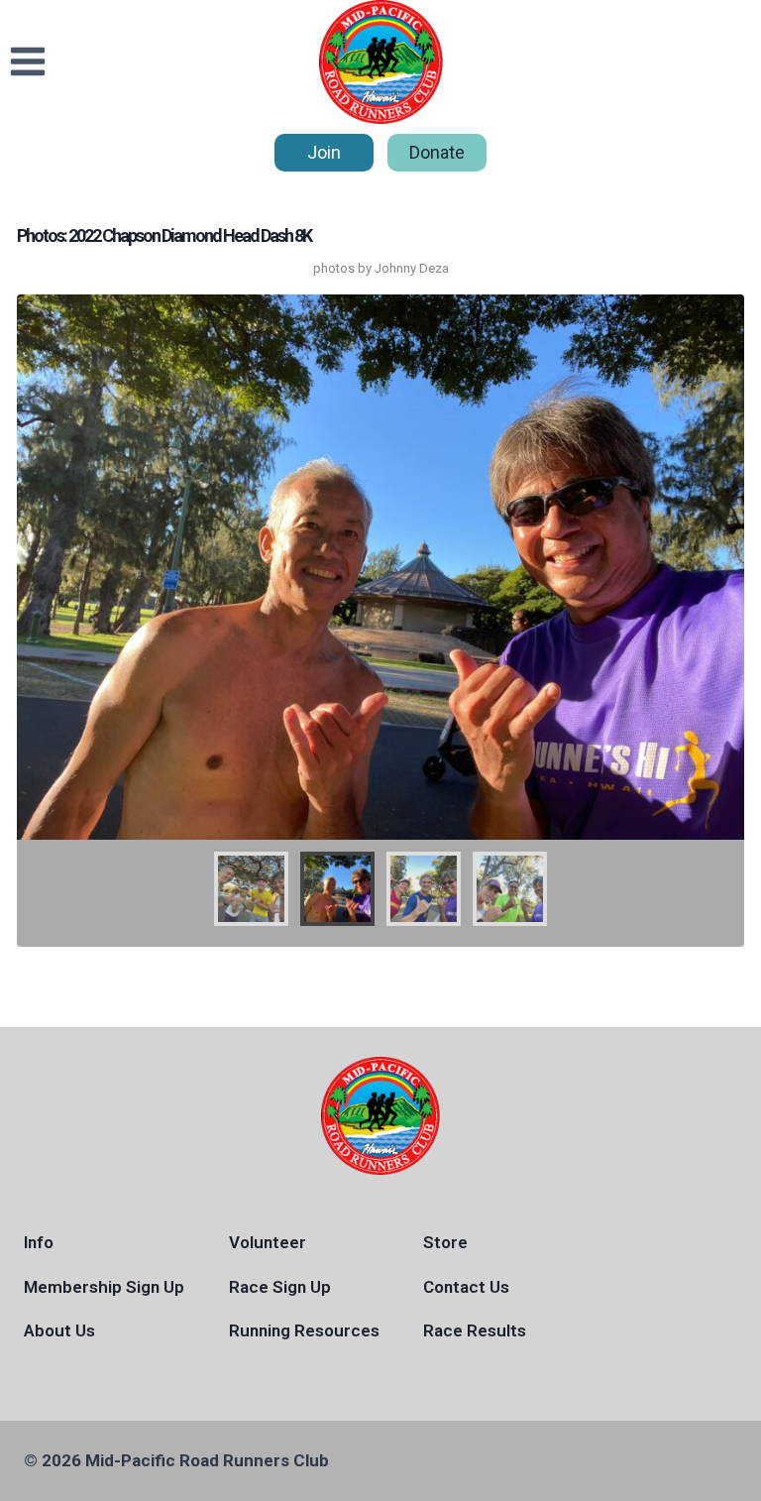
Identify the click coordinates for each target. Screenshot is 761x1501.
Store (445, 1242)
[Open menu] (28, 62)
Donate (437, 152)
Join (324, 152)
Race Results (474, 1330)
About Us (59, 1330)
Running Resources (304, 1330)
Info (39, 1242)
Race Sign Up (280, 1287)
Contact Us (466, 1287)
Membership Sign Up (104, 1287)
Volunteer (267, 1242)
